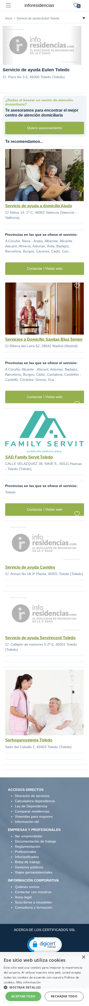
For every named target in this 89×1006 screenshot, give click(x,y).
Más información (28, 982)
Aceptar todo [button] (23, 996)
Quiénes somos (27, 887)
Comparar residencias (32, 811)
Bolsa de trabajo (27, 862)
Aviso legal (23, 897)
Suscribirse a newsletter (33, 902)
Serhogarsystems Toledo (28, 740)
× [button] (83, 957)
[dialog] (44, 979)
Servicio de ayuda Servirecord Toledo (40, 638)
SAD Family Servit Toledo (29, 457)
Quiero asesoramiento (44, 128)
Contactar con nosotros (33, 892)
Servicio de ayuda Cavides (30, 567)
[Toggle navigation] (8, 5)
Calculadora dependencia (35, 801)
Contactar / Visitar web (44, 268)
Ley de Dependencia (31, 806)
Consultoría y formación (33, 907)
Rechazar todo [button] (64, 996)
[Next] (75, 45)
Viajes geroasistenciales (33, 872)
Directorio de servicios (32, 796)
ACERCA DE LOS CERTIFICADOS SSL (44, 930)
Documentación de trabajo (35, 841)
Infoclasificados (27, 857)
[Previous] (9, 45)
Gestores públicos (29, 867)
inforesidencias (39, 5)
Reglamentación (27, 846)
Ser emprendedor (29, 836)
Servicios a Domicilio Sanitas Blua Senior (44, 339)
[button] (44, 944)
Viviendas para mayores (34, 816)
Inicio (8, 18)
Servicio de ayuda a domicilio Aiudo (38, 206)
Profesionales (25, 852)
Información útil (27, 822)
